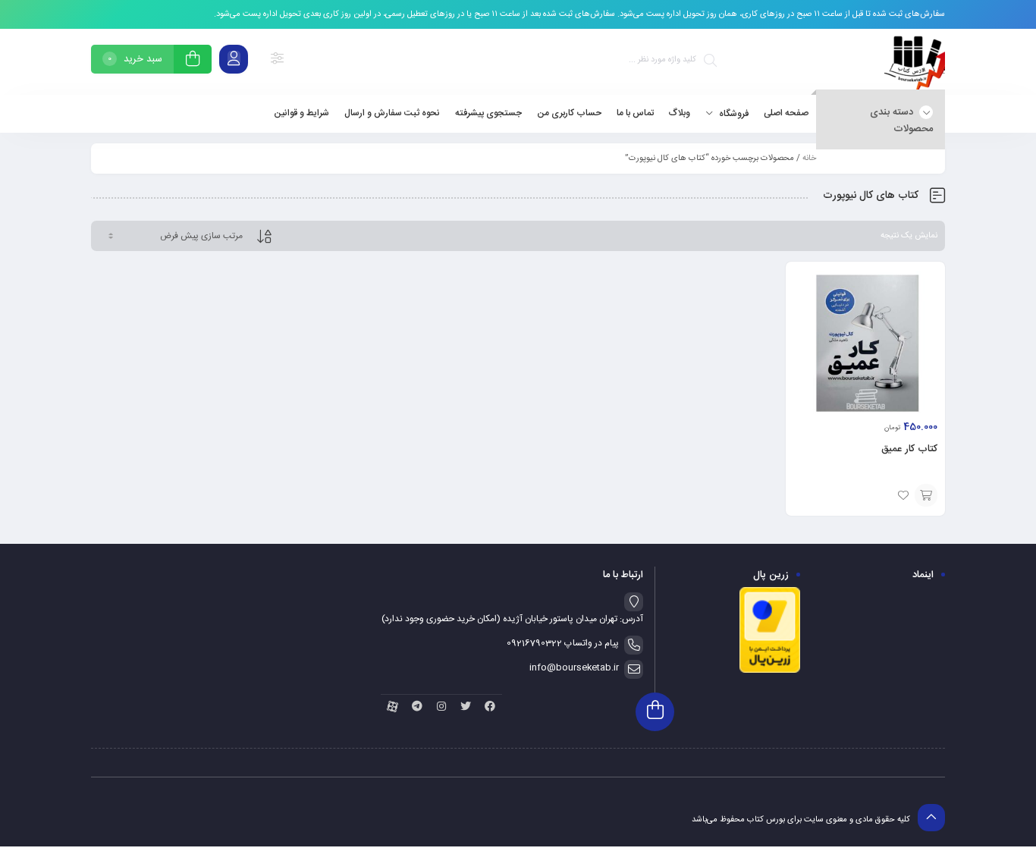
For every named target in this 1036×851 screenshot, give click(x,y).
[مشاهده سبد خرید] (193, 61)
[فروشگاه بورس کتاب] (914, 62)
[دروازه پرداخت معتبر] (769, 671)
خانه (809, 158)
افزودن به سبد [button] (926, 495)
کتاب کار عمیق (909, 449)
